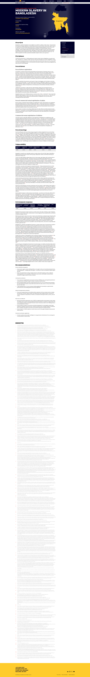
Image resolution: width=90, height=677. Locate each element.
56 (51, 171)
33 (15, 433)
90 (38, 239)
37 (15, 443)
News (65, 1)
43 (47, 159)
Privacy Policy (59, 674)
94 (15, 621)
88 (22, 238)
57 (30, 172)
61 (15, 524)
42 (19, 159)
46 (44, 160)
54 (47, 169)
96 (15, 627)
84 (15, 599)
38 (44, 138)
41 (28, 158)
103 (34, 256)
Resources (59, 1)
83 (15, 597)
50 (15, 495)
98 (36, 251)
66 (15, 546)
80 (26, 226)
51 (15, 496)
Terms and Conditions (65, 674)
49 (15, 492)
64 (15, 535)
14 (21, 85)
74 (15, 577)
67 (45, 186)
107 (22, 261)
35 (15, 439)
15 (15, 370)
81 (23, 228)
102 (54, 255)
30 (15, 424)
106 (19, 260)
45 (36, 160)
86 (42, 236)
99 (49, 251)
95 (22, 249)
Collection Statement (72, 674)
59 (47, 173)
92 (15, 618)
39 (22, 140)
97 (32, 250)
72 (21, 193)
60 (15, 521)
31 (15, 426)
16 (15, 375)
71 (38, 192)
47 (51, 161)
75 (15, 579)
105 (15, 651)
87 (15, 608)
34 (23, 126)
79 (25, 222)
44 (31, 160)
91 (15, 616)
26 (15, 407)
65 (15, 542)
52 (19, 169)
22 (15, 396)
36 (19, 135)
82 (15, 594)
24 (36, 105)
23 (15, 400)
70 (15, 562)
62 (15, 527)
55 (49, 170)
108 (28, 303)
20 (15, 388)
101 (36, 254)
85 (15, 604)
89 (53, 238)
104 (55, 256)
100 (53, 253)
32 (31, 124)
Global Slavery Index (20, 3)
